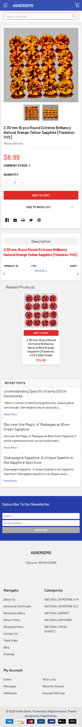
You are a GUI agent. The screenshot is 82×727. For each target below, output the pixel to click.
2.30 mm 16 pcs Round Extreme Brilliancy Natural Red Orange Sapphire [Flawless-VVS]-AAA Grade (41, 347)
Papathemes (48, 716)
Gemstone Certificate (17, 606)
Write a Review (13, 143)
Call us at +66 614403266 (41, 562)
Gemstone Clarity (14, 613)
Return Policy (11, 620)
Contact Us (10, 633)
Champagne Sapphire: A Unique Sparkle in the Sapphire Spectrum (38, 460)
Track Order (10, 640)
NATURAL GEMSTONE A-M (61, 599)
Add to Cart (41, 332)
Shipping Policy (13, 626)
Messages (9, 686)
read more (10, 414)
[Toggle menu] (5, 5)
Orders (7, 679)
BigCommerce (57, 711)
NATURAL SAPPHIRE (58, 620)
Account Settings (54, 693)
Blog (6, 647)
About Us (9, 599)
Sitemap (8, 654)
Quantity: (11, 174)
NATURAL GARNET (56, 613)
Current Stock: (17, 165)
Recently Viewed (53, 686)
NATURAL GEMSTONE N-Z (61, 606)
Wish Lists (49, 679)
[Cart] (78, 5)
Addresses (10, 693)
